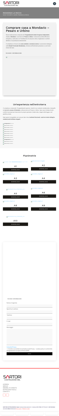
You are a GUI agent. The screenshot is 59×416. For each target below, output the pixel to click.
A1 (15, 166)
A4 (43, 178)
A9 (43, 205)
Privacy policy (19, 408)
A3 (15, 178)
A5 (15, 193)
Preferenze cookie (26, 408)
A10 (15, 220)
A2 (43, 165)
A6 (43, 192)
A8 (15, 205)
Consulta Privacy (11, 347)
